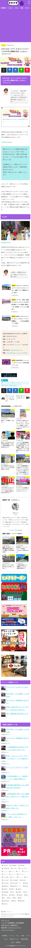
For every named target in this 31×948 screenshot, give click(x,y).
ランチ (13, 877)
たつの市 (14, 868)
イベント (10, 7)
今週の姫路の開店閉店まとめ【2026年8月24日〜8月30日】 (17, 786)
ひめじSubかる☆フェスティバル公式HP (13, 119)
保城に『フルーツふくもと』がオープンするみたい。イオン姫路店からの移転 (15, 758)
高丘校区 (5, 904)
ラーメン (20, 877)
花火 (4, 898)
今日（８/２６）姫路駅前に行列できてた (17, 702)
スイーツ (13, 874)
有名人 (26, 892)
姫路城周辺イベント (16, 385)
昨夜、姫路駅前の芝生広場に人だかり (17, 715)
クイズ (27, 7)
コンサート (26, 871)
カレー (18, 871)
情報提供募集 (24, 939)
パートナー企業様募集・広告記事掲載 (12, 923)
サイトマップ (5, 920)
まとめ (5, 939)
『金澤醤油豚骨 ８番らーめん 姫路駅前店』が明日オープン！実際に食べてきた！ (15, 796)
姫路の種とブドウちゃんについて (11, 927)
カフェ (12, 871)
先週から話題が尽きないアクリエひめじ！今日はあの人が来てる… (17, 708)
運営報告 (18, 942)
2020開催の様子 (6, 242)
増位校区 (23, 880)
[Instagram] (18, 530)
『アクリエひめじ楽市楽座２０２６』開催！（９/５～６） (16, 815)
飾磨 (20, 898)
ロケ (27, 877)
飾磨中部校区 (6, 901)
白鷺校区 (20, 895)
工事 (13, 892)
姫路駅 (26, 886)
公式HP (3, 142)
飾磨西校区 (22, 901)
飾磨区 (14, 901)
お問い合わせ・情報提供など (9, 925)
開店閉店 (3, 7)
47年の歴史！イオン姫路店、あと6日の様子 (18, 695)
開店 (15, 898)
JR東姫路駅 (14, 865)
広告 (12, 942)
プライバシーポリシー (7, 930)
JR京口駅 (5, 865)
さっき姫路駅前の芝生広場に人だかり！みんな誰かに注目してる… (17, 748)
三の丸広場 (5, 880)
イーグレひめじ (7, 383)
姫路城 (26, 883)
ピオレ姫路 (5, 877)
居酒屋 (12, 889)
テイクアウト (21, 874)
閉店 (10, 898)
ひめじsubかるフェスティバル (20, 383)
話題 (22, 7)
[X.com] (11, 530)
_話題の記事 (6, 868)
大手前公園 (5, 385)
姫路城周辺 (5, 886)
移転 (27, 895)
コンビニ (5, 874)
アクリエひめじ (23, 868)
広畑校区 (19, 892)
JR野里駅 (22, 865)
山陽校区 (19, 889)
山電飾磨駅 (5, 892)
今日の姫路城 (15, 880)
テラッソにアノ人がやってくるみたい (17, 688)
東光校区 (5, 895)
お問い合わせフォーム (16, 350)
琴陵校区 (13, 895)
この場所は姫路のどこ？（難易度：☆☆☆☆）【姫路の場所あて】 (17, 777)
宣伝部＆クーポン (14, 939)
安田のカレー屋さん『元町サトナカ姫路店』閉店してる (17, 807)
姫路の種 (12, 945)
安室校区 (5, 889)
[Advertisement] (15, 26)
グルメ (16, 7)
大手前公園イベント (16, 883)
